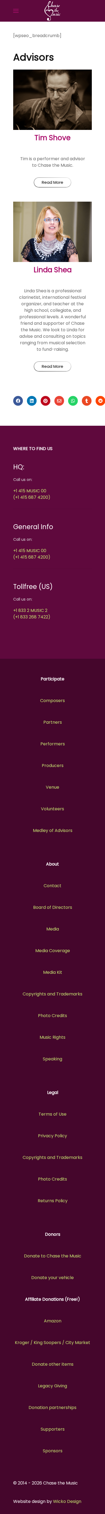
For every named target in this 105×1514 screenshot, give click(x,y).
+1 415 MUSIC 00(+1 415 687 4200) (31, 494)
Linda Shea (53, 270)
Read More (52, 182)
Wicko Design (67, 1501)
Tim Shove (52, 138)
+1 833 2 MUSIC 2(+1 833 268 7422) (31, 613)
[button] (16, 11)
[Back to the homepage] (52, 11)
